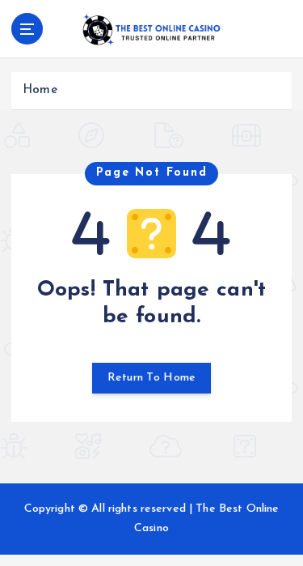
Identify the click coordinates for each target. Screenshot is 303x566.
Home (40, 90)
